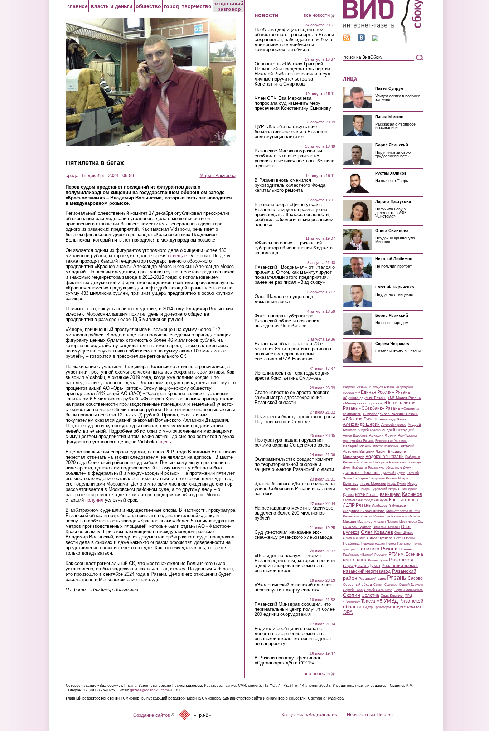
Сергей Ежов (353, 590)
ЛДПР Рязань (357, 505)
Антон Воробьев (355, 435)
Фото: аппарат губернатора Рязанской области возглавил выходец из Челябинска (287, 320)
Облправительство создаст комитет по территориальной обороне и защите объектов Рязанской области (294, 464)
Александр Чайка (393, 419)
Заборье (360, 478)
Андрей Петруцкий (398, 430)
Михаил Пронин (386, 521)
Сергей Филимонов (408, 590)
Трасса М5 (371, 601)
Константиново (404, 499)
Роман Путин (378, 560)
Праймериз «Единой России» (365, 554)
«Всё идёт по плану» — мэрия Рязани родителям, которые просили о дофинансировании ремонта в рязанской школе (295, 563)
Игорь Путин (396, 484)
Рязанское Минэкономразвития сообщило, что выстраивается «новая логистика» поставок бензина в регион (294, 158)
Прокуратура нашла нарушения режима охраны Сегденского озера (292, 443)
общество (148, 6)
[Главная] (383, 42)
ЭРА (348, 612)
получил (94, 500)
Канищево (390, 494)
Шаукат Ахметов (407, 607)
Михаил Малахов (357, 521)
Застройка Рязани (383, 478)
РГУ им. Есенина (406, 554)
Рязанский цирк (372, 578)
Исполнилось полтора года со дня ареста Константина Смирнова (292, 376)
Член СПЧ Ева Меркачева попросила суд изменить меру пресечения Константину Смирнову (293, 103)
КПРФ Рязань (366, 495)
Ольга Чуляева (380, 538)
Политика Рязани (377, 548)
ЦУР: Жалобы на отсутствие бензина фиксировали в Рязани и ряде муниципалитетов (291, 131)
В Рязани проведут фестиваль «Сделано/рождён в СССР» (288, 661)
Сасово (415, 578)
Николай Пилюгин (386, 527)
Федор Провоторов (377, 607)
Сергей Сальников (378, 590)
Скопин (351, 595)
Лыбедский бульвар (389, 505)
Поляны (405, 549)
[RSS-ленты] (346, 39)
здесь (165, 441)
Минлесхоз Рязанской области (396, 516)
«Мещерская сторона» (362, 403)
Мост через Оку (411, 521)
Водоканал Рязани (384, 456)
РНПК (362, 560)
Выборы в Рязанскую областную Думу (381, 467)
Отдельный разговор (229, 6)
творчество (197, 6)
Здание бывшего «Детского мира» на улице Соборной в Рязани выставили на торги (295, 488)
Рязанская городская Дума (378, 562)
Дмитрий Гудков (393, 473)
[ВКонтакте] (361, 39)
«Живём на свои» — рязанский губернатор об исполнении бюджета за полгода (294, 247)
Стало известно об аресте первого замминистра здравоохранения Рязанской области (292, 397)
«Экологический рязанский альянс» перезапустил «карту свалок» (293, 588)
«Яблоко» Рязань (360, 418)
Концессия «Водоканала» (309, 714)
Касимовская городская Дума (365, 500)
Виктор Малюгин (385, 446)
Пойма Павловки (398, 543)
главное (77, 6)
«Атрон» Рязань (355, 387)
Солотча (370, 595)
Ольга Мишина (354, 538)
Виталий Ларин (373, 451)
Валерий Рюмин (357, 446)
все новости (317, 15)
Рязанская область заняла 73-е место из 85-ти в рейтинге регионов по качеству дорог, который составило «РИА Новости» (293, 351)
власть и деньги (111, 6)
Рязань (396, 577)
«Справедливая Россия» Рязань (390, 414)
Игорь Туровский (374, 489)
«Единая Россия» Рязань (384, 392)
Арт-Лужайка (407, 435)
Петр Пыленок (404, 538)
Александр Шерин (361, 424)
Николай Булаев (357, 527)
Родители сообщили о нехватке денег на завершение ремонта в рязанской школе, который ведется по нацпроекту (293, 636)
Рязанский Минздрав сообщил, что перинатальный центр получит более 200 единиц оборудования (295, 609)
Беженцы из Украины (391, 441)
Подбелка (351, 543)
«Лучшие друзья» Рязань (364, 398)
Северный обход (357, 584)
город (171, 6)
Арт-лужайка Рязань (358, 441)
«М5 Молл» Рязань (404, 398)
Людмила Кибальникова (364, 511)
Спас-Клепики (392, 596)
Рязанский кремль (400, 565)
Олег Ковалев (377, 532)
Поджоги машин (373, 543)
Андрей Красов (369, 430)
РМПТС (349, 560)
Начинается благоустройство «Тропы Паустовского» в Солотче (295, 419)
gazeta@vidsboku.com (151, 690)
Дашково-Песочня (361, 472)
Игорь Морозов (373, 484)
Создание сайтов (153, 715)
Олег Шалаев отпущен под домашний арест (284, 299)
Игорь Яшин (397, 489)
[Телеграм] (375, 39)
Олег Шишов (403, 533)
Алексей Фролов (393, 425)
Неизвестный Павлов (370, 714)
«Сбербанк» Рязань (379, 408)
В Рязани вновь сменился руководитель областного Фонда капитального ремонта (290, 185)
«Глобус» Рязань (382, 387)
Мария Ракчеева (218, 175)
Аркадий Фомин (383, 435)
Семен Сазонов (385, 584)
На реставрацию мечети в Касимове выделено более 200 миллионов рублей (294, 513)
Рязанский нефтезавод (367, 571)
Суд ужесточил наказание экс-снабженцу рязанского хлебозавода (293, 535)
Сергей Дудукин (411, 584)
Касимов (412, 494)
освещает (178, 255)
